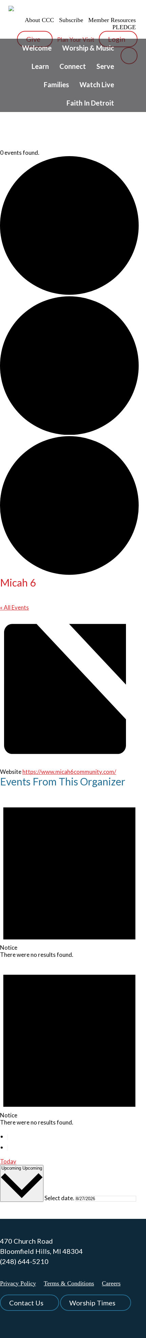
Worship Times (92, 1303)
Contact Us (26, 1303)
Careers (111, 1283)
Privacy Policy (18, 1283)
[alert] (69, 874)
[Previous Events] (7, 1137)
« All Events (14, 607)
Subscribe (71, 20)
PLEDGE (124, 27)
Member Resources (112, 20)
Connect (72, 66)
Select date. (59, 1198)
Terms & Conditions (69, 1283)
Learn (40, 66)
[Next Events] (7, 1148)
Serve (105, 66)
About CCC (39, 20)
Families (56, 84)
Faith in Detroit (90, 103)
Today (8, 1161)
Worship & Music (88, 48)
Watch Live (96, 84)
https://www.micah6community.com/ (69, 771)
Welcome (37, 48)
